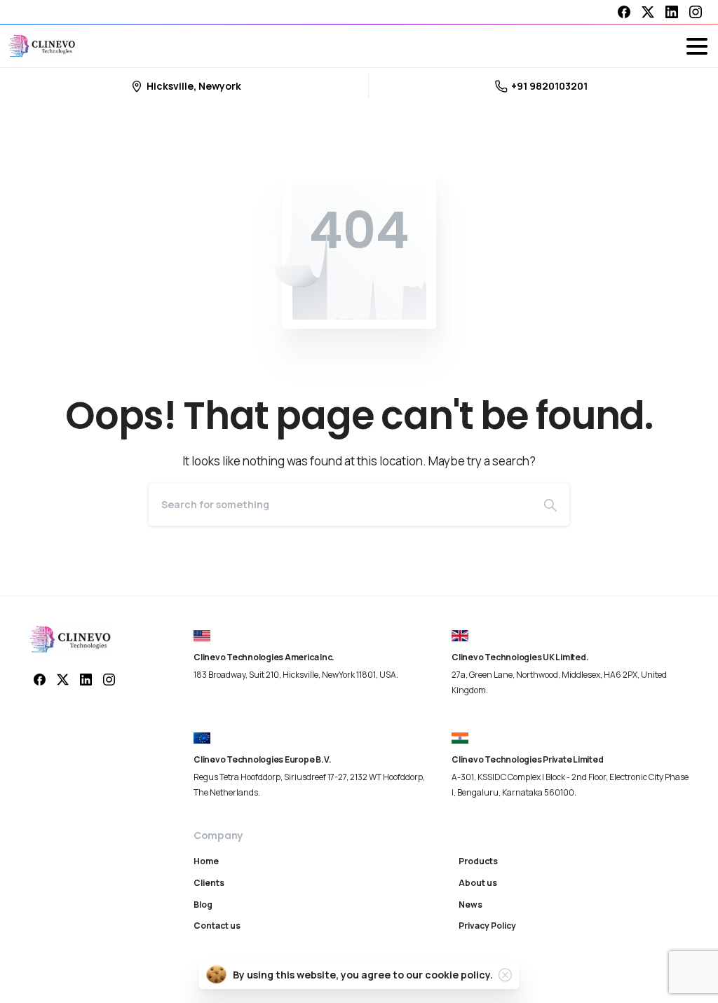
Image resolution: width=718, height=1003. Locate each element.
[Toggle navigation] (697, 46)
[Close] (506, 975)
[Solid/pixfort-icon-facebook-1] (39, 678)
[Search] (550, 505)
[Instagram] (695, 12)
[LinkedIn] (672, 12)
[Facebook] (624, 12)
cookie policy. (459, 974)
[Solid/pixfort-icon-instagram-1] (109, 678)
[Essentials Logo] (70, 639)
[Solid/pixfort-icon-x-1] (62, 678)
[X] (648, 12)
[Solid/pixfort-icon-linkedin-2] (85, 678)
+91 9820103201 (549, 86)
